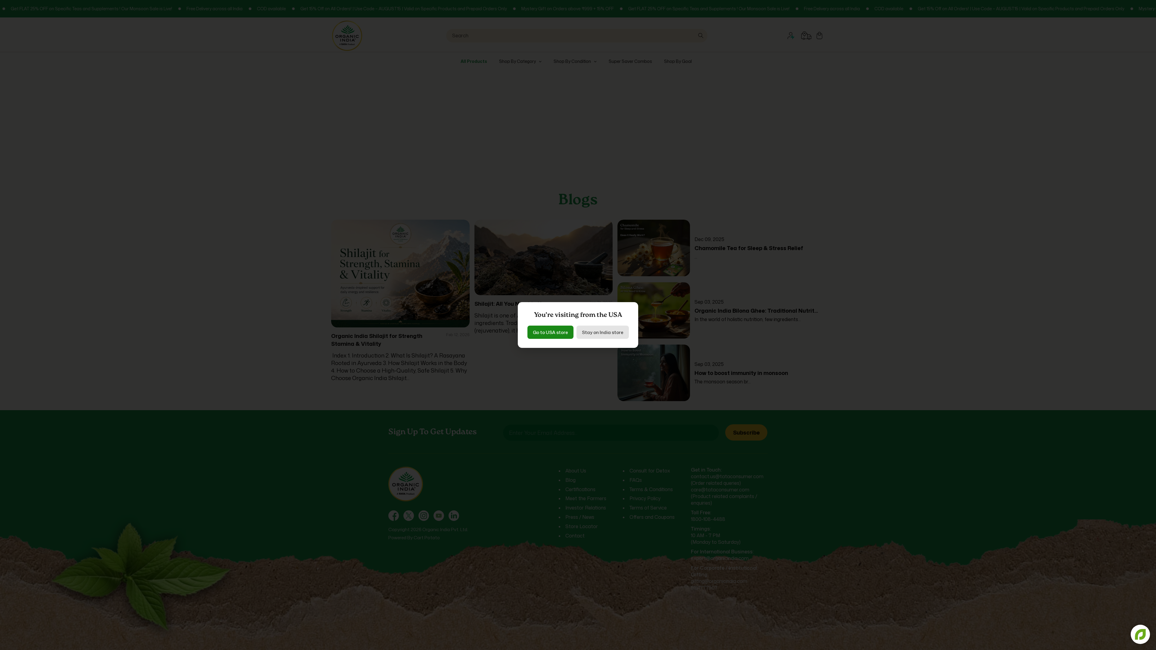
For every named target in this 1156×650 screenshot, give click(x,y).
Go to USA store (550, 332)
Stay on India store (602, 332)
